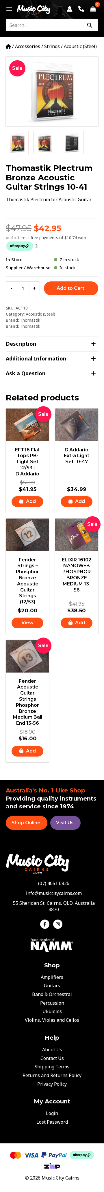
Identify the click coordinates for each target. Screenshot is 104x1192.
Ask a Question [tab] (25, 373)
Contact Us (52, 1058)
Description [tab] (21, 343)
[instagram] (58, 924)
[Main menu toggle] (8, 9)
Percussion (52, 1003)
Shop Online (26, 822)
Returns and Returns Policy (52, 1075)
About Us (52, 1049)
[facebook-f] (46, 924)
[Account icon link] (69, 9)
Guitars (52, 985)
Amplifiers (52, 977)
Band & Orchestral (52, 994)
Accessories (27, 46)
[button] (27, 501)
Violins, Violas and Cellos (52, 1020)
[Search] (89, 25)
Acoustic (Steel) (80, 46)
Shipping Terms (52, 1066)
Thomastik (30, 320)
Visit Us (65, 822)
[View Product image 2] (44, 142)
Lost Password (52, 1122)
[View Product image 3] (72, 142)
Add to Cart (70, 288)
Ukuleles (52, 1011)
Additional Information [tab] (36, 358)
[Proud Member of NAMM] (52, 945)
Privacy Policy (52, 1084)
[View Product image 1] (17, 142)
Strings (52, 46)
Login (52, 1113)
